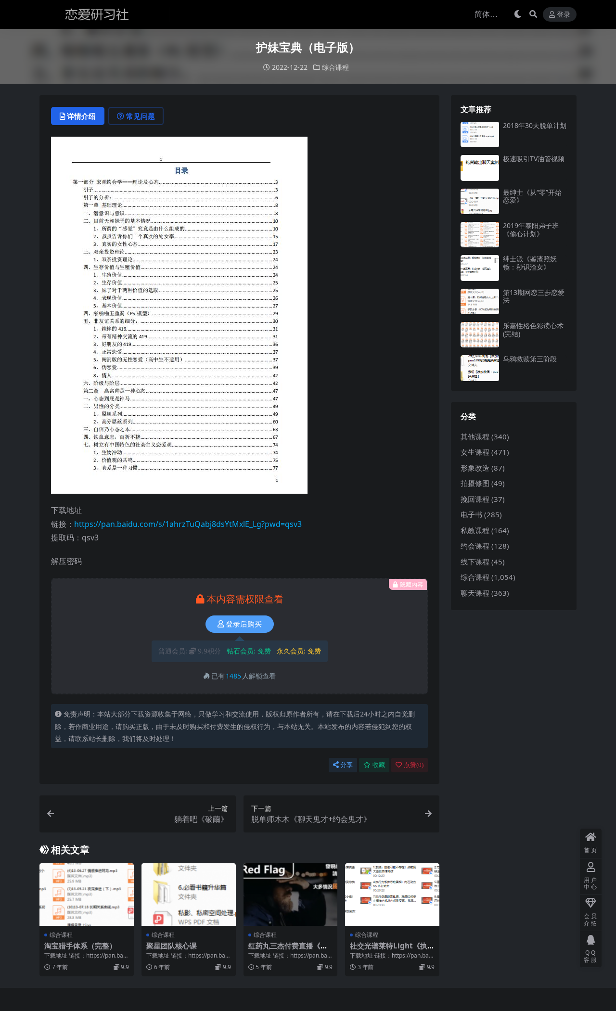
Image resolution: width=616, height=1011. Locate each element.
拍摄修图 (475, 483)
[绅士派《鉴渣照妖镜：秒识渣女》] (480, 268)
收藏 (378, 764)
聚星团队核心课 (171, 945)
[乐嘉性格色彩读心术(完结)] (480, 334)
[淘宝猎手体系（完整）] (86, 894)
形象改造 (475, 468)
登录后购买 (244, 624)
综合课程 (335, 67)
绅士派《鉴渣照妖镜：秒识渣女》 (530, 262)
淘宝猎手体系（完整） (80, 945)
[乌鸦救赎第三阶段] (480, 368)
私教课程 (475, 530)
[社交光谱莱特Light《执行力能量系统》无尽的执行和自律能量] (392, 894)
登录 (563, 14)
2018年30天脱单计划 (534, 125)
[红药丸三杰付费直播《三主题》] (291, 894)
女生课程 (475, 452)
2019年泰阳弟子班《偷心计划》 (531, 229)
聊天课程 (475, 593)
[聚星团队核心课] (188, 894)
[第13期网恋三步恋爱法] (480, 301)
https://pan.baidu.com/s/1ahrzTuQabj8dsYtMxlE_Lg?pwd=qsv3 (188, 524)
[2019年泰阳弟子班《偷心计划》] (480, 234)
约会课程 (475, 545)
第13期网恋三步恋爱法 (534, 296)
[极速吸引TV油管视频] (480, 167)
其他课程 (475, 436)
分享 (346, 764)
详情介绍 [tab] (81, 116)
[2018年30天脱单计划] (480, 134)
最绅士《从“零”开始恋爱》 (532, 196)
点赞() (414, 764)
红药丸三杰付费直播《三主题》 (288, 950)
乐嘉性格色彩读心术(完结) (533, 329)
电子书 (471, 514)
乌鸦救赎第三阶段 (530, 358)
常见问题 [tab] (140, 116)
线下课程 (475, 561)
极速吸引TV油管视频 (534, 158)
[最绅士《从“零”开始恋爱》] (480, 201)
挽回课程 (475, 499)
